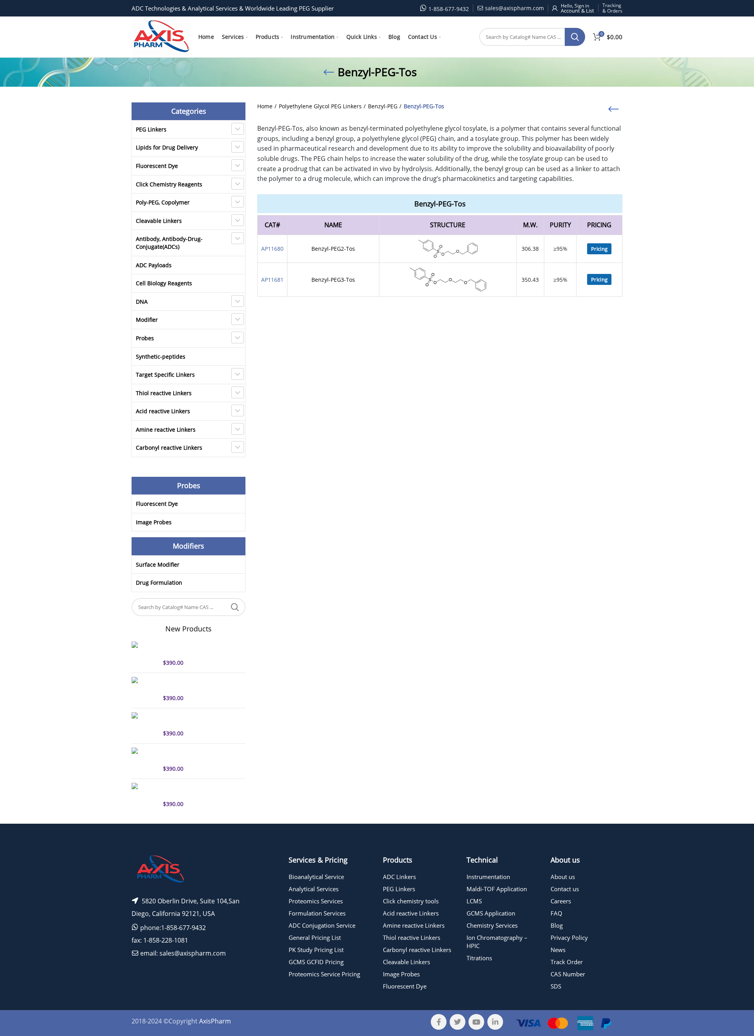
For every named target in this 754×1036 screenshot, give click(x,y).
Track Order (567, 962)
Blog (557, 925)
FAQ (556, 913)
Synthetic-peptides (160, 356)
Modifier (147, 319)
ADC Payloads (154, 265)
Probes (145, 338)
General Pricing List (315, 937)
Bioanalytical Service (316, 877)
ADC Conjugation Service (322, 925)
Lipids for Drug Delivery (167, 147)
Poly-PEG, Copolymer (163, 202)
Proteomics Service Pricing (324, 974)
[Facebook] (439, 1022)
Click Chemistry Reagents (169, 184)
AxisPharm (215, 1021)
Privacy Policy (569, 937)
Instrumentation (488, 877)
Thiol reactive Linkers (164, 393)
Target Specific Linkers (165, 374)
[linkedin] (495, 1022)
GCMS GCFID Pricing (316, 962)
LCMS (474, 901)
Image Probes (154, 522)
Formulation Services (317, 913)
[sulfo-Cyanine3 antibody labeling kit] (144, 760)
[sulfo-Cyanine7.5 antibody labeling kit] (144, 724)
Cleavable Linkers (159, 220)
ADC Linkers (399, 877)
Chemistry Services (492, 925)
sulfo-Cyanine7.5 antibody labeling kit (197, 719)
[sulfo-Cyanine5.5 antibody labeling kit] (144, 795)
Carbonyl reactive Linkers (169, 447)
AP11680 (272, 248)
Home (265, 106)
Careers (561, 901)
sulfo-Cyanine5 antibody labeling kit (195, 649)
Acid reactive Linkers (163, 411)
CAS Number (568, 974)
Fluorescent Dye (157, 166)
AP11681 (272, 279)
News (558, 950)
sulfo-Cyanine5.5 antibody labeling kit (197, 790)
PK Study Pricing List (316, 950)
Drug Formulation (159, 582)
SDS (556, 986)
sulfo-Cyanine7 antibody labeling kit (195, 684)
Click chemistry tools (411, 901)
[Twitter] (457, 1022)
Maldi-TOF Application (497, 889)
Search (575, 37)
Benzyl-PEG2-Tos (333, 248)
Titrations (479, 958)
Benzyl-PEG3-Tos (333, 279)
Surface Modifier (157, 564)
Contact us (565, 889)
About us (563, 877)
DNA (142, 301)
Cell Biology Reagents (164, 283)
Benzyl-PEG (382, 106)
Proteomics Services (316, 901)
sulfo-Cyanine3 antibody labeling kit (195, 755)
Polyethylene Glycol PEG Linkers (320, 106)
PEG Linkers (151, 129)
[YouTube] (476, 1022)
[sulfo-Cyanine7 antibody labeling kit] (144, 689)
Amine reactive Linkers (166, 429)
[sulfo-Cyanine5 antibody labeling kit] (144, 654)
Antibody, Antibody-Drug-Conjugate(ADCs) (169, 242)
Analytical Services (314, 889)
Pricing (599, 248)
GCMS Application (491, 913)
